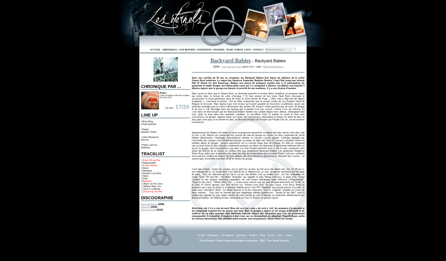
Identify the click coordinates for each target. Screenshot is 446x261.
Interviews (204, 49)
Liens (247, 49)
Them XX (145, 207)
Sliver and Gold (148, 209)
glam (239, 66)
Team (229, 49)
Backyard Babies (149, 204)
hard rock (231, 66)
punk (223, 66)
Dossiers (218, 49)
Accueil (155, 49)
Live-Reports (187, 49)
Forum (238, 49)
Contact (258, 49)
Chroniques (169, 49)
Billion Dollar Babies (273, 66)
